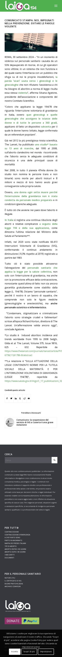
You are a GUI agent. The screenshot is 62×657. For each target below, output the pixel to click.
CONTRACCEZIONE (12, 532)
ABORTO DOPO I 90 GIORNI (15, 552)
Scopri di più (29, 651)
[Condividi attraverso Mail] (29, 398)
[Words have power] (31, 42)
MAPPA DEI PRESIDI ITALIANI (15, 543)
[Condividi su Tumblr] (20, 398)
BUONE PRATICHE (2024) (14, 584)
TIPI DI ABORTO (11, 546)
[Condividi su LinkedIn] (16, 398)
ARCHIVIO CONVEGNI (13, 586)
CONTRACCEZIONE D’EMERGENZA (17, 535)
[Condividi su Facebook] (7, 398)
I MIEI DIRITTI (10, 555)
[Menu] (55, 5)
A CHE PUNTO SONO (12, 537)
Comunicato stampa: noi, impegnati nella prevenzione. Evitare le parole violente (30, 23)
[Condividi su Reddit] (24, 398)
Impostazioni (46, 651)
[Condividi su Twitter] (11, 398)
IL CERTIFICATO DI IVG (13, 581)
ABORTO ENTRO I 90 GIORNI (15, 549)
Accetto (14, 651)
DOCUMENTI (9, 558)
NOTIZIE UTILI (10, 578)
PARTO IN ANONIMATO (13, 540)
